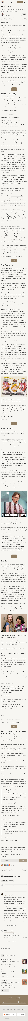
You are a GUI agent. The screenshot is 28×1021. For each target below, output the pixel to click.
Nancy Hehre (7, 894)
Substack (7, 1018)
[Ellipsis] (26, 894)
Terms (18, 1009)
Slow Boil (4, 980)
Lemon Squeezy (6, 970)
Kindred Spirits (6, 959)
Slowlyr (6, 930)
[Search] (25, 955)
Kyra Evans (7, 13)
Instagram (3, 856)
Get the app (21, 1014)
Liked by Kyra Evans (9, 895)
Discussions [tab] (12, 955)
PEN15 (22, 570)
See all (4, 990)
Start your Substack (10, 1014)
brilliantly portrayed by (9, 824)
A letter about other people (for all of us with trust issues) (10, 962)
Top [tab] (3, 955)
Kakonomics (4, 432)
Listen (24, 14)
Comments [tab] (4, 880)
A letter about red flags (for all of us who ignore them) (10, 983)
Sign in (25, 2)
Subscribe (19, 2)
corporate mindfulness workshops (13, 273)
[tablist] (7, 880)
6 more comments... (5, 948)
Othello (10, 692)
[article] (14, 963)
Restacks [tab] (11, 880)
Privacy (14, 1009)
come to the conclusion (17, 196)
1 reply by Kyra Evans (11, 925)
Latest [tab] (6, 955)
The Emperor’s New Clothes (9, 322)
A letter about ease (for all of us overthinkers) (9, 972)
